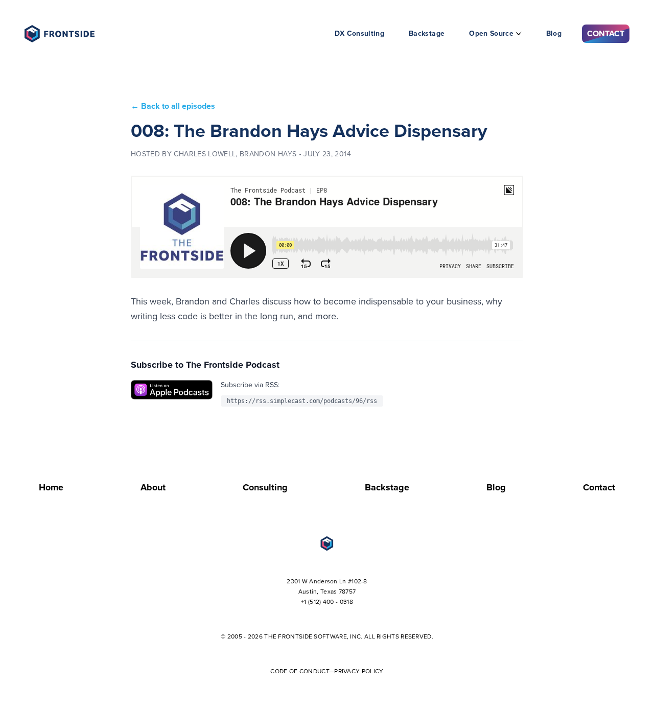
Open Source (491, 33)
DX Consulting (360, 33)
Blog (554, 33)
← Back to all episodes (173, 106)
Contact (605, 33)
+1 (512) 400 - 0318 (327, 601)
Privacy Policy (358, 671)
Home (51, 487)
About (153, 487)
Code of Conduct (299, 671)
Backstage (427, 33)
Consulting (265, 487)
